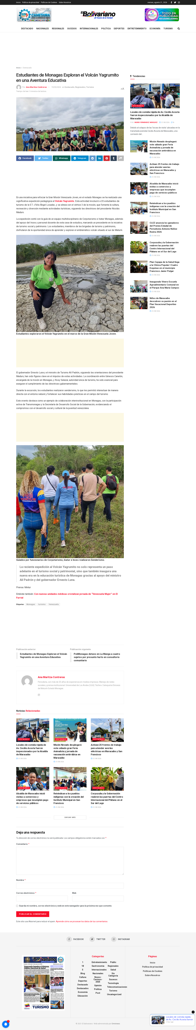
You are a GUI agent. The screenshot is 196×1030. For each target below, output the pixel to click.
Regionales (58, 28)
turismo (41, 604)
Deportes (119, 28)
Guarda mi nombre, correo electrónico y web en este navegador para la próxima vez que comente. (65, 906)
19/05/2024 (56, 87)
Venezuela (54, 604)
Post (98, 993)
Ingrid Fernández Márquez (146, 122)
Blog (82, 973)
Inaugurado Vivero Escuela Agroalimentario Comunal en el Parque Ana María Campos (164, 284)
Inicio (18, 2)
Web (74, 893)
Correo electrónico (26, 893)
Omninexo (116, 1024)
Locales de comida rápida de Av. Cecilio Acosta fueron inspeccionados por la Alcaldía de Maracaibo (154, 115)
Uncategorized (114, 994)
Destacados (83, 988)
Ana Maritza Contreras (36, 87)
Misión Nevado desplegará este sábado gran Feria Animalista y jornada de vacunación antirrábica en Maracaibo (67, 751)
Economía (155, 28)
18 (82, 966)
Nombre (21, 880)
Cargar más (70, 817)
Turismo (168, 28)
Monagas (31, 604)
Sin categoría (113, 974)
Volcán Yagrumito (64, 201)
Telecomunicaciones (117, 987)
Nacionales (42, 28)
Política (106, 28)
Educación (83, 996)
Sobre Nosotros (65, 2)
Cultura (82, 977)
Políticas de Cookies (49, 2)
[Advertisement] (98, 49)
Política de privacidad (30, 2)
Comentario (23, 844)
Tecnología (113, 983)
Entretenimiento (137, 28)
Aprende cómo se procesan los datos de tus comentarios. (82, 921)
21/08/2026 (22, 758)
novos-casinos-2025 (98, 979)
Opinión (98, 985)
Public (113, 962)
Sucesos (72, 28)
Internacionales (89, 28)
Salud (113, 970)
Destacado (27, 28)
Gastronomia (98, 966)
